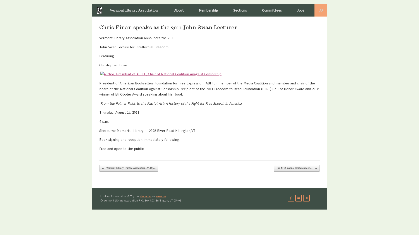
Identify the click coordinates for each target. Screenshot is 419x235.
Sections (240, 10)
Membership (208, 10)
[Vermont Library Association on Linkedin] (298, 198)
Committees (272, 10)
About (179, 10)
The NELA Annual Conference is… (296, 168)
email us (161, 196)
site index (145, 196)
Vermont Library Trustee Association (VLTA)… (129, 168)
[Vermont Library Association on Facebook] (291, 198)
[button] (320, 10)
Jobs (300, 10)
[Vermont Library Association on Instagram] (306, 198)
